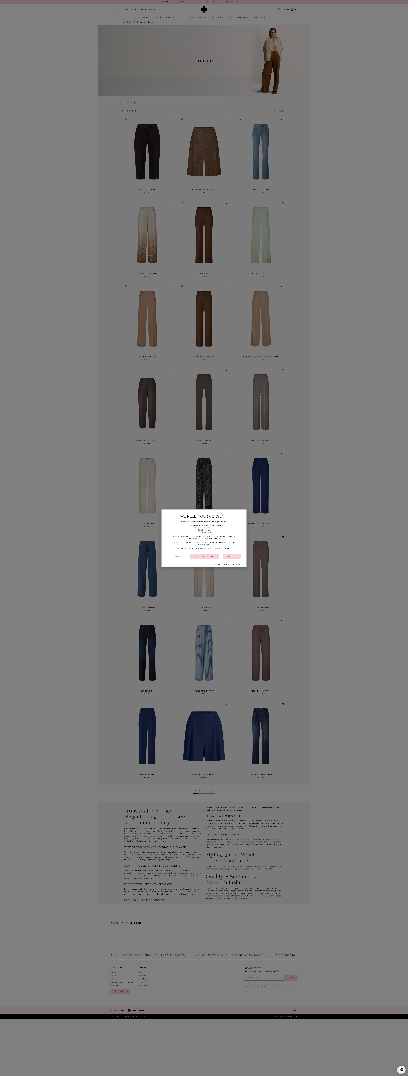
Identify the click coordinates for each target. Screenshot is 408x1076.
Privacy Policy (217, 564)
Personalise (176, 557)
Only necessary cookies (204, 557)
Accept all (231, 557)
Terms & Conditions (230, 564)
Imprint (241, 564)
